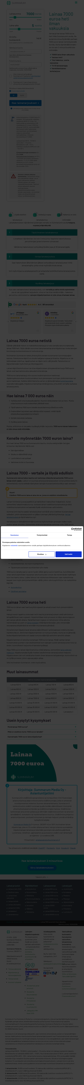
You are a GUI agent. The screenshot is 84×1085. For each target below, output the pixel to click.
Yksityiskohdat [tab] (42, 535)
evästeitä (14, 545)
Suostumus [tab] (14, 535)
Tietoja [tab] (69, 535)
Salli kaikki (68, 554)
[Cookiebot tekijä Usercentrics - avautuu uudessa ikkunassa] (73, 529)
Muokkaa (40, 554)
